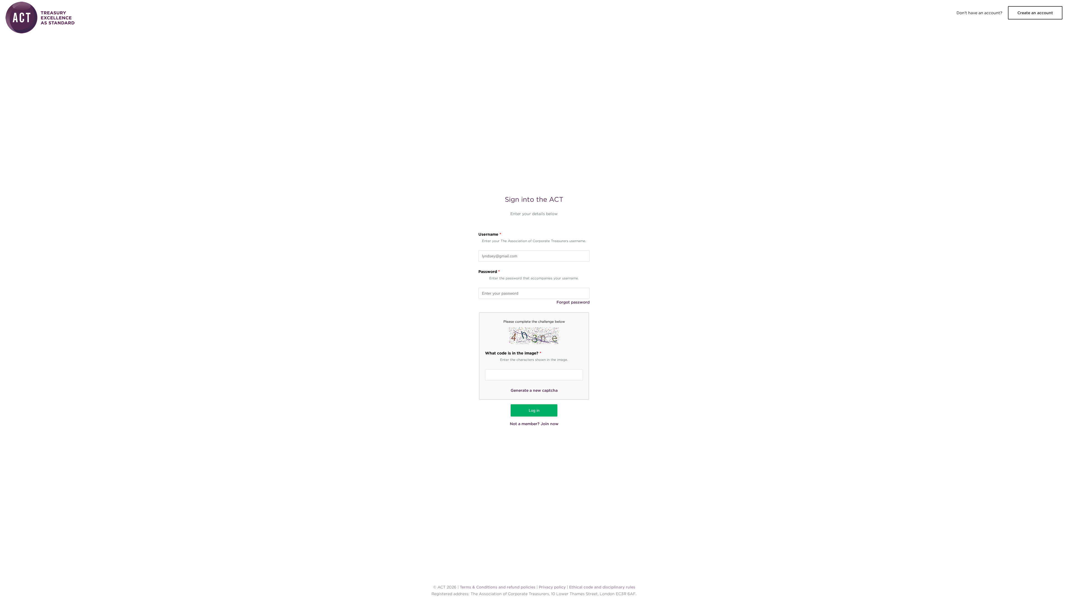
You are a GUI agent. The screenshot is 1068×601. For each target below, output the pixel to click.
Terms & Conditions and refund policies (497, 587)
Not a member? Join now (534, 423)
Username (489, 234)
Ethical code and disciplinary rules (602, 587)
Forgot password (573, 302)
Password (489, 271)
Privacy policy (552, 587)
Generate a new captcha (534, 390)
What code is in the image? (513, 353)
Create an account (1035, 12)
